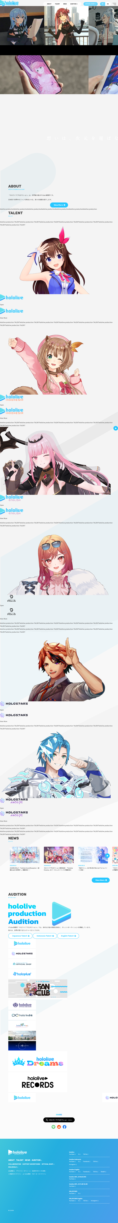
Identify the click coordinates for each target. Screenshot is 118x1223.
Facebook (86, 1161)
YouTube (71, 1154)
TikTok (85, 1154)
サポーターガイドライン (39, 1174)
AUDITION (73, 4)
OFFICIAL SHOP (90, 4)
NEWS (65, 4)
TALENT (57, 4)
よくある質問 (26, 1174)
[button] (107, 855)
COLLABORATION (14, 1164)
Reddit (103, 1172)
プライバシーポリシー (22, 1171)
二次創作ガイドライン (14, 1174)
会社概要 (10, 1171)
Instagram (72, 1164)
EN (108, 4)
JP (102, 4)
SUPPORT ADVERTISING (31, 1164)
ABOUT (49, 4)
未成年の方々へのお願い (39, 1171)
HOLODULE (12, 1167)
